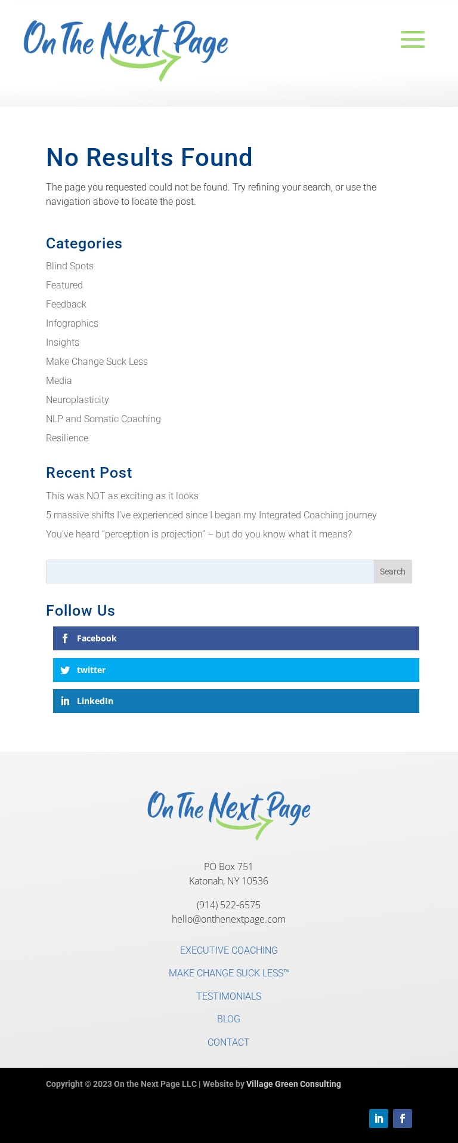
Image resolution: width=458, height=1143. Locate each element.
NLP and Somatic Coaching (103, 419)
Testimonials (228, 996)
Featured (64, 285)
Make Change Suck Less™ (229, 973)
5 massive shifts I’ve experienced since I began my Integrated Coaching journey (211, 515)
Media (59, 380)
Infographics (72, 323)
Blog (228, 1019)
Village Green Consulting (293, 1084)
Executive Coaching (229, 950)
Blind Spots (70, 266)
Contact (229, 1042)
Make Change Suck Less (97, 361)
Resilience (67, 438)
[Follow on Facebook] (402, 1118)
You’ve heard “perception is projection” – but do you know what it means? (199, 534)
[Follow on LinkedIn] (378, 1118)
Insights (62, 342)
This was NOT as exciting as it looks (122, 496)
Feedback (66, 304)
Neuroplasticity (77, 399)
